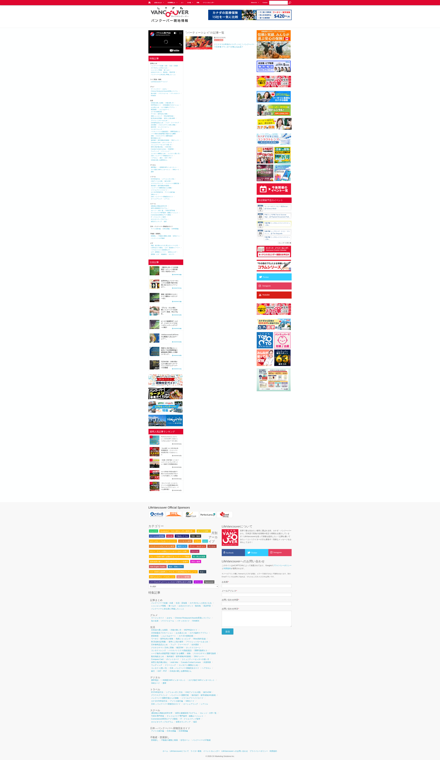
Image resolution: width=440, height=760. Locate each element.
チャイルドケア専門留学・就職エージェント (164, 213)
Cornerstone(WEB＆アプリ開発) (161, 215)
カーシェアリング (156, 199)
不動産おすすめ (182, 536)
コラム (197, 541)
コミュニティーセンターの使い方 (161, 145)
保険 (152, 136)
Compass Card (155, 142)
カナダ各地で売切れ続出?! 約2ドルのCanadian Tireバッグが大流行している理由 (169, 473)
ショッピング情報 (156, 70)
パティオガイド (175, 93)
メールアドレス (229, 591)
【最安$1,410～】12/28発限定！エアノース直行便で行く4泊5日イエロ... (169, 269)
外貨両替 (171, 149)
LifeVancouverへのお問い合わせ (234, 751)
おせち (165, 89)
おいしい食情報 (219, 40)
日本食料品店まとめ (157, 122)
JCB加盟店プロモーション (171, 105)
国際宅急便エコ (175, 131)
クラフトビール (163, 93)
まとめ (169, 536)
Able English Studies (157, 567)
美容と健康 (195, 562)
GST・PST (168, 158)
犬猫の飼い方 (169, 103)
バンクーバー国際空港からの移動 (161, 188)
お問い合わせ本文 (230, 609)
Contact (265, 2)
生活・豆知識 (173, 66)
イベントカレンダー (208, 2)
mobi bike (168, 147)
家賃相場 (153, 109)
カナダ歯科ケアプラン (168, 107)
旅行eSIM (167, 181)
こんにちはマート (163, 109)
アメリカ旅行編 (170, 192)
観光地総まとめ (156, 138)
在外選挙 (153, 125)
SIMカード (176, 169)
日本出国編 (166, 229)
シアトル (166, 199)
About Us (254, 2)
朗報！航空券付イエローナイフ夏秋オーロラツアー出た (169, 296)
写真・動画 (195, 536)
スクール (194, 551)
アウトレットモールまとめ (159, 120)
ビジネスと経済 (185, 541)
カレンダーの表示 (284, 243)
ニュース (153, 531)
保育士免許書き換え (157, 147)
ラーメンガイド (156, 89)
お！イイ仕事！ (204, 531)
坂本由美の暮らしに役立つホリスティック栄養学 (169, 562)
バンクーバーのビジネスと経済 (162, 546)
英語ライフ (182, 546)
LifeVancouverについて (179, 751)
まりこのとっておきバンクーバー (163, 541)
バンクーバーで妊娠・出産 (159, 66)
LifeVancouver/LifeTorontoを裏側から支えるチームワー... (169, 337)
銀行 (161, 158)
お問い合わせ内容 (230, 600)
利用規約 (227, 568)
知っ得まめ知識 (199, 557)
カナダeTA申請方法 (157, 192)
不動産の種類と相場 (164, 236)
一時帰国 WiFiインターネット (167, 167)
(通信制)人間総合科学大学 (159, 206)
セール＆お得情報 (157, 536)
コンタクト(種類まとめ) (158, 153)
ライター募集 (196, 751)
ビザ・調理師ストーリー (158, 252)
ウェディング (155, 151)
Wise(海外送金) (168, 116)
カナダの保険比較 (156, 111)
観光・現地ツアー (176, 567)
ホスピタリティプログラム (159, 219)
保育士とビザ (172, 252)
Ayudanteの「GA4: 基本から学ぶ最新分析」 (177, 531)
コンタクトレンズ (156, 129)
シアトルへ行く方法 (168, 179)
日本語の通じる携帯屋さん (159, 160)
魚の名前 (153, 93)
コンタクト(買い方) (174, 153)
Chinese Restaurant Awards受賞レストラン (164, 91)
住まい (202, 572)
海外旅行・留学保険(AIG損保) (160, 140)
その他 (189, 2)
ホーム (165, 751)
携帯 (152, 172)
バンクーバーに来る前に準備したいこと (163, 74)
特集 (198, 2)
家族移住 (164, 254)
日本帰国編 (175, 229)
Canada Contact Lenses (158, 149)
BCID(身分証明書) (156, 118)
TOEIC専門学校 (170, 210)
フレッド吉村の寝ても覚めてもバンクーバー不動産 (170, 557)
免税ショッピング (156, 116)
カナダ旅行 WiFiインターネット (160, 169)
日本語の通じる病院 (157, 103)
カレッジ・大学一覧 (157, 210)
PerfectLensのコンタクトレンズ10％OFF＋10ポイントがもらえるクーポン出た (169, 439)
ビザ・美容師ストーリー (172, 247)
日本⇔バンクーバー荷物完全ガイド (162, 156)
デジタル (212, 546)
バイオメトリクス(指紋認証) (159, 131)
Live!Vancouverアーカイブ (159, 82)
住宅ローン (176, 236)
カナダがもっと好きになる (159, 68)
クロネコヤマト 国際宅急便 (164, 136)
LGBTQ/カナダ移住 (157, 247)
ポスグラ (171, 254)
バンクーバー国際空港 (172, 183)
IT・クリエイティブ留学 (158, 217)
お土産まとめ (155, 107)
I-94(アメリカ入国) (156, 181)
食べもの (166, 70)
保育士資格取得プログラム (159, 208)
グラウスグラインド (157, 183)
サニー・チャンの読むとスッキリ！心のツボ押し (169, 551)
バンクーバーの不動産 (158, 238)
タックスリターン (163, 127)
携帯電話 (153, 167)
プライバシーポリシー (282, 565)
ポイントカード (167, 142)
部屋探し (153, 236)
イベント (198, 582)
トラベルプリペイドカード (159, 190)
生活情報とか (171, 2)
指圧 (165, 221)
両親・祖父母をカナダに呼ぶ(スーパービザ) (164, 245)
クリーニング (165, 151)
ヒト (182, 2)
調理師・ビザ (155, 254)
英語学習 (172, 72)
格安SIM (153, 127)
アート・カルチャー (197, 546)
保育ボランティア (156, 221)
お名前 (225, 582)
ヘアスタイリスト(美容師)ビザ (160, 250)
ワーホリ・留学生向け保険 (159, 114)
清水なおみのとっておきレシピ (162, 577)
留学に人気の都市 (169, 118)
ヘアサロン (154, 158)
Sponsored (209, 582)
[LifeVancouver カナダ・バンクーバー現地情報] (149, 2)
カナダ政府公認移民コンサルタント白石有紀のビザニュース (173, 572)
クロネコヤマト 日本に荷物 (166, 125)
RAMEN (153, 95)
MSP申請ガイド (156, 105)
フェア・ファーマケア (172, 122)
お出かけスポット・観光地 (159, 72)
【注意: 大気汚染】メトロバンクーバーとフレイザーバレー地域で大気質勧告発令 (169, 462)
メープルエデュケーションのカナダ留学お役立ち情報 (170, 582)
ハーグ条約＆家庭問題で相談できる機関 (163, 134)
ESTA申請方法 (155, 179)
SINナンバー (175, 140)
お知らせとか (158, 2)
